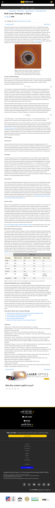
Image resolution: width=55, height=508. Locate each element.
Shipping (27, 453)
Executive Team (27, 446)
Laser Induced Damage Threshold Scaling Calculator (19, 224)
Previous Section (10, 24)
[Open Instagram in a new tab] (44, 485)
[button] (13, 16)
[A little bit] (9, 389)
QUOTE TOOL (26, 424)
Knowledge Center (12, 10)
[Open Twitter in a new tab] (29, 485)
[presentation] (27, 86)
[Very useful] (18, 389)
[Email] (12, 16)
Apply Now (26, 467)
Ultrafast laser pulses (9, 128)
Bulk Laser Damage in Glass (41, 10)
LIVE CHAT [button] (28, 417)
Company (27, 443)
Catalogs (27, 464)
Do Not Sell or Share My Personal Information (29, 475)
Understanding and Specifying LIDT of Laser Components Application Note (25, 313)
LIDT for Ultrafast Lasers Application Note (17, 316)
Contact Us (33, 8)
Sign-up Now (27, 436)
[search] (27, 5)
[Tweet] (5, 17)
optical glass (38, 41)
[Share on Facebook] (8, 17)
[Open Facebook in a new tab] (24, 485)
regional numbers (29, 413)
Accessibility (26, 474)
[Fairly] (12, 389)
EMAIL (28, 421)
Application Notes (20, 10)
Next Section (47, 24)
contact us (6, 251)
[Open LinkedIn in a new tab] (39, 485)
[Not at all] (6, 389)
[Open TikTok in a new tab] (48, 485)
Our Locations (27, 448)
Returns (27, 455)
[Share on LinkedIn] (10, 17)
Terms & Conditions (20, 474)
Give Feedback (27, 459)
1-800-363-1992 (26, 412)
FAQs (27, 457)
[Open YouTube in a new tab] (34, 485)
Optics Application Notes (29, 10)
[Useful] (15, 389)
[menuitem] (3, 2)
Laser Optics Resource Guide (24, 21)
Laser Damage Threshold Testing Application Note (19, 315)
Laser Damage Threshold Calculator (15, 318)
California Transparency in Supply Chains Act (12, 476)
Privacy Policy (6, 474)
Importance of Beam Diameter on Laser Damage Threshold (21, 320)
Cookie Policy (12, 474)
